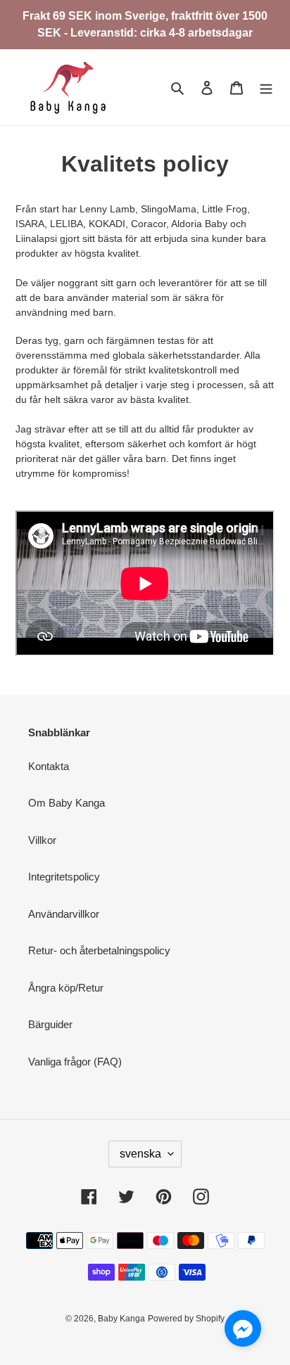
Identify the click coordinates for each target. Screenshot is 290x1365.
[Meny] (266, 87)
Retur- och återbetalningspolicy (99, 950)
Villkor (42, 840)
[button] (243, 1331)
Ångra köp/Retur (65, 988)
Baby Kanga (121, 1319)
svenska (140, 1154)
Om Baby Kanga (66, 803)
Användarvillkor (63, 914)
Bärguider (50, 1024)
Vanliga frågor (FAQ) (75, 1062)
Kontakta (48, 766)
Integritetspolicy (64, 877)
